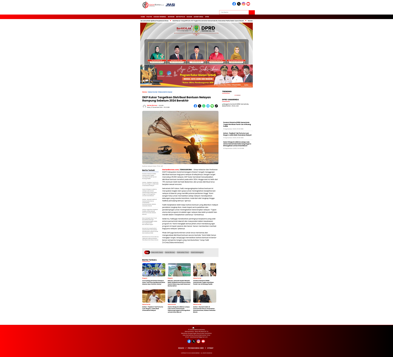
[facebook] (234, 5)
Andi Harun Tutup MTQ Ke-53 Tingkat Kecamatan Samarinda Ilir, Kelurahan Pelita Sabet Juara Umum (198, 21)
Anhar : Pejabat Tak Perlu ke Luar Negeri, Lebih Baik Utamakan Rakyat (237, 134)
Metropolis (180, 17)
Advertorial (198, 17)
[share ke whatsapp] (204, 107)
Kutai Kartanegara (197, 252)
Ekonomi (171, 17)
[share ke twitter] (200, 107)
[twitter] (239, 5)
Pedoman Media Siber (196, 348)
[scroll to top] (379, 354)
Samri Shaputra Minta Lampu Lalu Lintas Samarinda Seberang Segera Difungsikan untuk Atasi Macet (237, 144)
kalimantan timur (183, 252)
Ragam (189, 17)
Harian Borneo (170, 252)
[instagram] (244, 5)
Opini (207, 17)
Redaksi (181, 348)
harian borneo (152, 105)
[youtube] (248, 5)
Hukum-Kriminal (160, 17)
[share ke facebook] (196, 107)
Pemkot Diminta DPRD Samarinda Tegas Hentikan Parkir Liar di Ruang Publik (237, 124)
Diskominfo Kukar (165, 92)
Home (143, 17)
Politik (149, 17)
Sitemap (210, 348)
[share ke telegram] (208, 107)
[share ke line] (213, 107)
